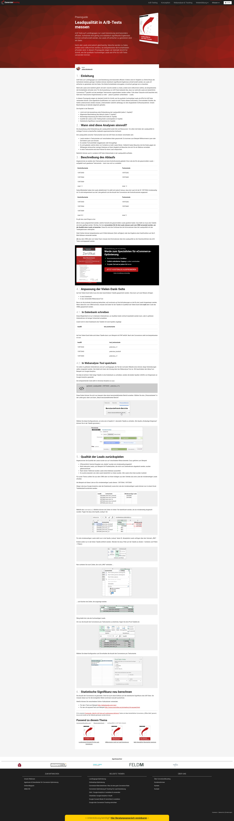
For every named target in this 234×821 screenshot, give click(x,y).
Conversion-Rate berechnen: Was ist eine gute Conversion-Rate (109, 786)
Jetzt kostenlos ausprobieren (121, 269)
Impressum (215, 812)
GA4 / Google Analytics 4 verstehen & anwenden (104, 792)
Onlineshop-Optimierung (97, 782)
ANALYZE (27, 789)
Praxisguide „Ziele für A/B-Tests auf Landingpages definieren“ (102, 713)
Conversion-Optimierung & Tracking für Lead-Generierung (107, 789)
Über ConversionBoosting (162, 779)
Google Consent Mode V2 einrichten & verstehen (104, 799)
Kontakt (156, 789)
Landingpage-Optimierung (97, 779)
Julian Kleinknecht (87, 69)
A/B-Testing (152, 3)
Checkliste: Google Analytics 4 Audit (100, 796)
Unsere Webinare (29, 779)
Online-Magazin (29, 786)
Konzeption (165, 3)
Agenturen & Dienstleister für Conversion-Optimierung (41, 782)
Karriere (156, 786)
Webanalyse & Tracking (183, 3)
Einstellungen (228, 812)
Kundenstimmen (159, 782)
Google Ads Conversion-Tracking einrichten (103, 802)
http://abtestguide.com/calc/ (107, 705)
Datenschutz (221, 812)
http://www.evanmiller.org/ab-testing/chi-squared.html (122, 707)
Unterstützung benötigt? (117, 818)
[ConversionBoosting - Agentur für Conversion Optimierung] (10, 2)
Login (228, 2)
